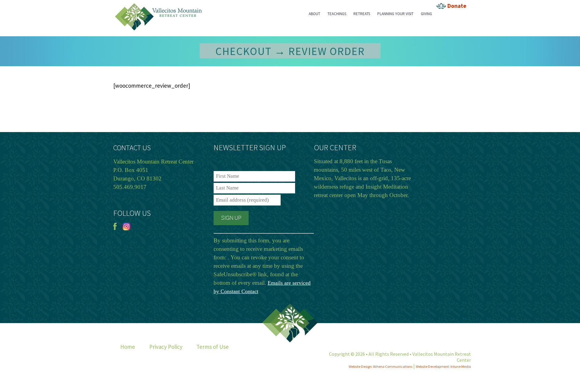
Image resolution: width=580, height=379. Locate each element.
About (314, 13)
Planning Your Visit (395, 13)
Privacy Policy (165, 346)
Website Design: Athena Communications (380, 366)
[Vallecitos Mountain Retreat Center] (158, 5)
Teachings (336, 13)
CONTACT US (132, 147)
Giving (426, 13)
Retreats (361, 13)
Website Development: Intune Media (443, 366)
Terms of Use (212, 346)
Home (127, 346)
